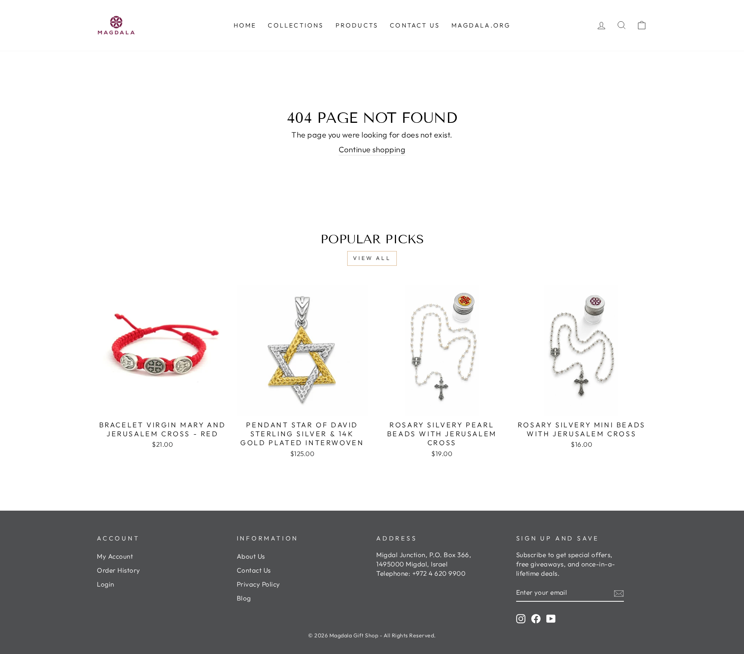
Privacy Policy (258, 584)
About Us (251, 556)
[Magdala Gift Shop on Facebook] (536, 618)
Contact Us (254, 570)
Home (245, 25)
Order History (118, 570)
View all (372, 258)
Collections (296, 25)
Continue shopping (372, 149)
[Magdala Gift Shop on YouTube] (551, 618)
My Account (115, 556)
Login (105, 584)
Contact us (415, 25)
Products (357, 25)
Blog (244, 598)
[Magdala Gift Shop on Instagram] (520, 618)
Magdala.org (480, 25)
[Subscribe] (619, 592)
